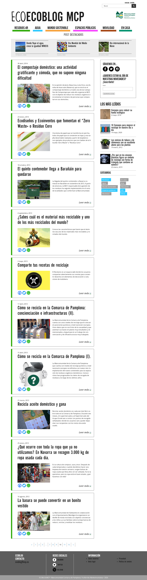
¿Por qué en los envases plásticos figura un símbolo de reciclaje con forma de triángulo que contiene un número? (122, 160)
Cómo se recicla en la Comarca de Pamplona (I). (54, 356)
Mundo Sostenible (109, 187)
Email (104, 85)
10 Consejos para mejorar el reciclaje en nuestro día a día (123, 127)
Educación (125, 187)
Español (132, 3)
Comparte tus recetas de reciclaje (43, 265)
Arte (122, 183)
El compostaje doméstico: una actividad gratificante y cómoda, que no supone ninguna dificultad (52, 73)
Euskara (127, 3)
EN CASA (125, 28)
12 (69, 545)
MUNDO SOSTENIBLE (58, 28)
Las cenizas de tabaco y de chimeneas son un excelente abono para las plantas (123, 142)
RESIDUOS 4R (21, 28)
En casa (124, 180)
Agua (104, 183)
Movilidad (106, 194)
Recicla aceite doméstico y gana (42, 404)
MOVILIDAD (108, 28)
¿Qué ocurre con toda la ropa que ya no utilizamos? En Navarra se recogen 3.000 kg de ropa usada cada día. (53, 452)
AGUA (37, 28)
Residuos (105, 180)
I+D (122, 190)
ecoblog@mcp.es (22, 562)
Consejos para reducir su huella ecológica (121, 111)
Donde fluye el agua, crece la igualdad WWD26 (37, 45)
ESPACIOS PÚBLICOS (85, 28)
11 (65, 545)
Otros (123, 194)
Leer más (84, 106)
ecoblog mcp (47, 17)
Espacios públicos (109, 190)
